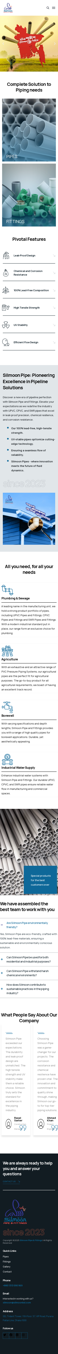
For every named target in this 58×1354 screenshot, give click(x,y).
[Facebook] (11, 1335)
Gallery (6, 1266)
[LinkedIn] (17, 1335)
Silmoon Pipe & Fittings (31, 1240)
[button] (3, 43)
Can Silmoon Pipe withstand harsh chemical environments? (27, 973)
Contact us (9, 1181)
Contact (7, 1271)
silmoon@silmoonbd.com (17, 1302)
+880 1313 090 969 (13, 1285)
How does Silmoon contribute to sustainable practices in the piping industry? (27, 989)
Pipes (6, 1256)
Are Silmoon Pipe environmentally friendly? (27, 925)
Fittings (7, 1261)
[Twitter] (4, 1335)
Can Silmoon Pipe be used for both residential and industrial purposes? (28, 959)
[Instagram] (23, 1335)
